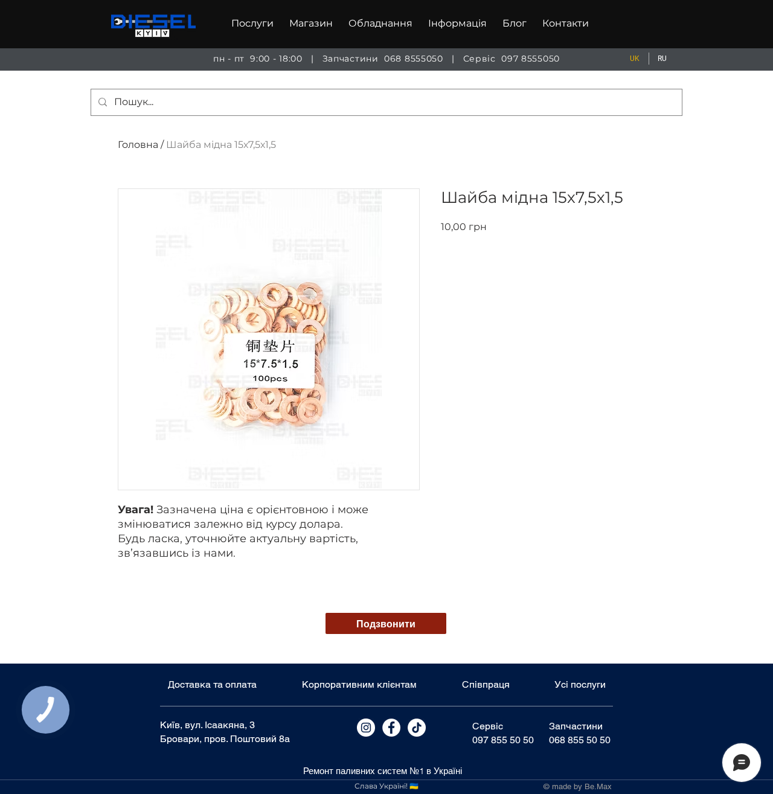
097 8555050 (530, 58)
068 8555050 (413, 58)
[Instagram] (366, 728)
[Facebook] (391, 728)
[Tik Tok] (417, 728)
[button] (252, 23)
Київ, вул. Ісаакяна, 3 (207, 725)
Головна (138, 144)
